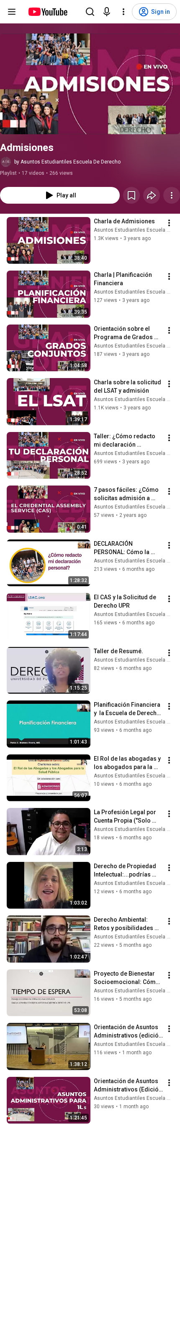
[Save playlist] (131, 195)
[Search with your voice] (106, 11)
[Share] (151, 195)
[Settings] (123, 12)
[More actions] (171, 195)
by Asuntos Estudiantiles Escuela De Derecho (67, 162)
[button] (90, 83)
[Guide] (12, 12)
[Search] (90, 12)
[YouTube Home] (47, 11)
